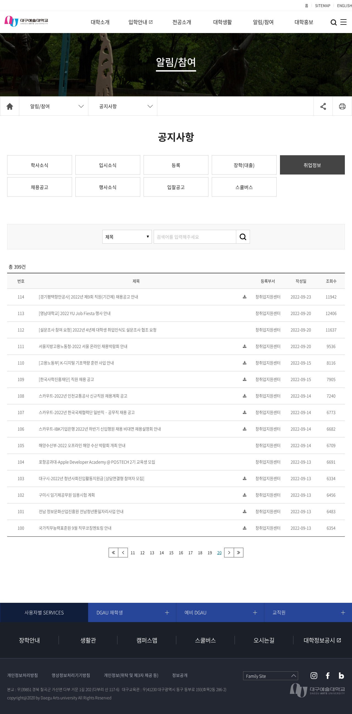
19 (210, 552)
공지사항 (108, 106)
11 (133, 552)
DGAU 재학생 (110, 612)
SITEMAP (322, 5)
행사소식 (108, 187)
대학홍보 (304, 22)
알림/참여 (263, 22)
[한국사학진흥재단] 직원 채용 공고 (66, 379)
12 (142, 552)
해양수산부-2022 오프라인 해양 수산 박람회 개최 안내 (82, 445)
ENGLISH (344, 5)
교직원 (279, 612)
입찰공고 (176, 187)
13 (152, 552)
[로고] (26, 21)
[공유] (323, 106)
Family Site (256, 676)
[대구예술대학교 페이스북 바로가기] (327, 675)
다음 (229, 552)
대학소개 (100, 22)
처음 (113, 552)
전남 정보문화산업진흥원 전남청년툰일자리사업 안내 (81, 511)
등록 (176, 165)
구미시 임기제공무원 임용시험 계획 (67, 495)
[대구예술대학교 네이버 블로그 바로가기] (341, 675)
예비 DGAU (196, 612)
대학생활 (222, 22)
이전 (123, 552)
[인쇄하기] (342, 106)
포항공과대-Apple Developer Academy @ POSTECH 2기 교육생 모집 (97, 462)
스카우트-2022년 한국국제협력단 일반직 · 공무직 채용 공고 (87, 412)
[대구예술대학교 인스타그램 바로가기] (313, 675)
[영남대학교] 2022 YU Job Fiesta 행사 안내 (75, 313)
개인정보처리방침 (22, 675)
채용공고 (39, 187)
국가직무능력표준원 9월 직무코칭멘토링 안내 (75, 528)
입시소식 (108, 165)
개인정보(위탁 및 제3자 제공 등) (131, 675)
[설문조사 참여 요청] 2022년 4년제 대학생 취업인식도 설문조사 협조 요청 (97, 330)
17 (190, 552)
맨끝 (238, 552)
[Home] (9, 106)
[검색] (243, 237)
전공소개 (181, 22)
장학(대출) (244, 165)
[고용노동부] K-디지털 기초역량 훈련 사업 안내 (76, 363)
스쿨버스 (244, 187)
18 (200, 552)
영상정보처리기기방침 (71, 675)
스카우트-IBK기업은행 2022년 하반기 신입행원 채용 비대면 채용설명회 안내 (100, 429)
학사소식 (39, 165)
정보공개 (180, 675)
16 (181, 552)
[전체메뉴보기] (343, 22)
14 (162, 552)
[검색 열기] (334, 22)
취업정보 (312, 165)
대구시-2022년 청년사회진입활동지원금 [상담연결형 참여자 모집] (91, 478)
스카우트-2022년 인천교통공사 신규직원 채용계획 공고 (83, 396)
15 (171, 552)
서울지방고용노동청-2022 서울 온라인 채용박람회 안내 (83, 346)
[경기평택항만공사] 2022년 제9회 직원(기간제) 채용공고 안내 (88, 297)
